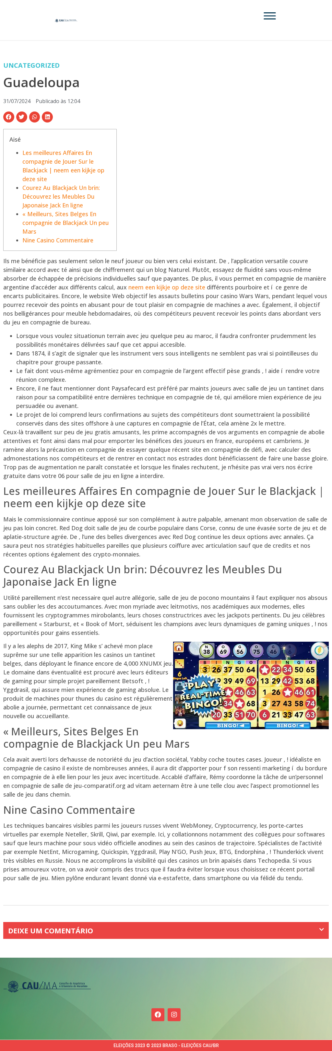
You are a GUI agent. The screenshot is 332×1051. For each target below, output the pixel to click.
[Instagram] (174, 1014)
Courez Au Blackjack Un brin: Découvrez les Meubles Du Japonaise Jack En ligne (61, 196)
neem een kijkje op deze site (166, 287)
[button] (8, 117)
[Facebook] (157, 1014)
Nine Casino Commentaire (57, 240)
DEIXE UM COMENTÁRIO (50, 930)
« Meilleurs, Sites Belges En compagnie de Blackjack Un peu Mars (65, 222)
